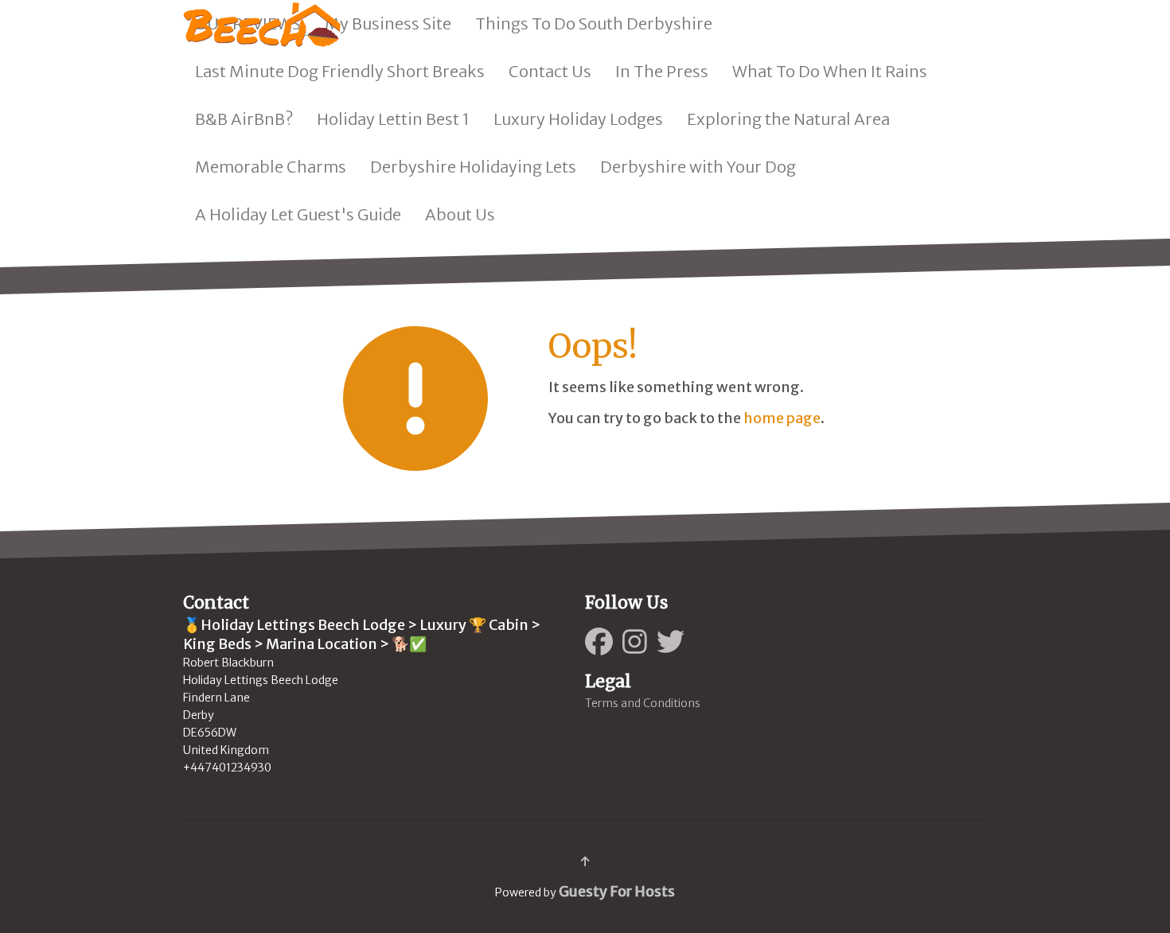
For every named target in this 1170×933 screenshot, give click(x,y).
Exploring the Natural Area (788, 119)
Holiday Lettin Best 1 (393, 119)
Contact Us (550, 71)
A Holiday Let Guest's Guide (298, 214)
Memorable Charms (270, 167)
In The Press (661, 71)
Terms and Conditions (642, 703)
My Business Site (388, 23)
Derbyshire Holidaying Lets (473, 167)
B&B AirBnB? (244, 119)
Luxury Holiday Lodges (578, 119)
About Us (460, 214)
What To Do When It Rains (829, 71)
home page (782, 418)
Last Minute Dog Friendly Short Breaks (340, 71)
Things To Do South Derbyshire (593, 23)
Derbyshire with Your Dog (698, 167)
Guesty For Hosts (617, 891)
